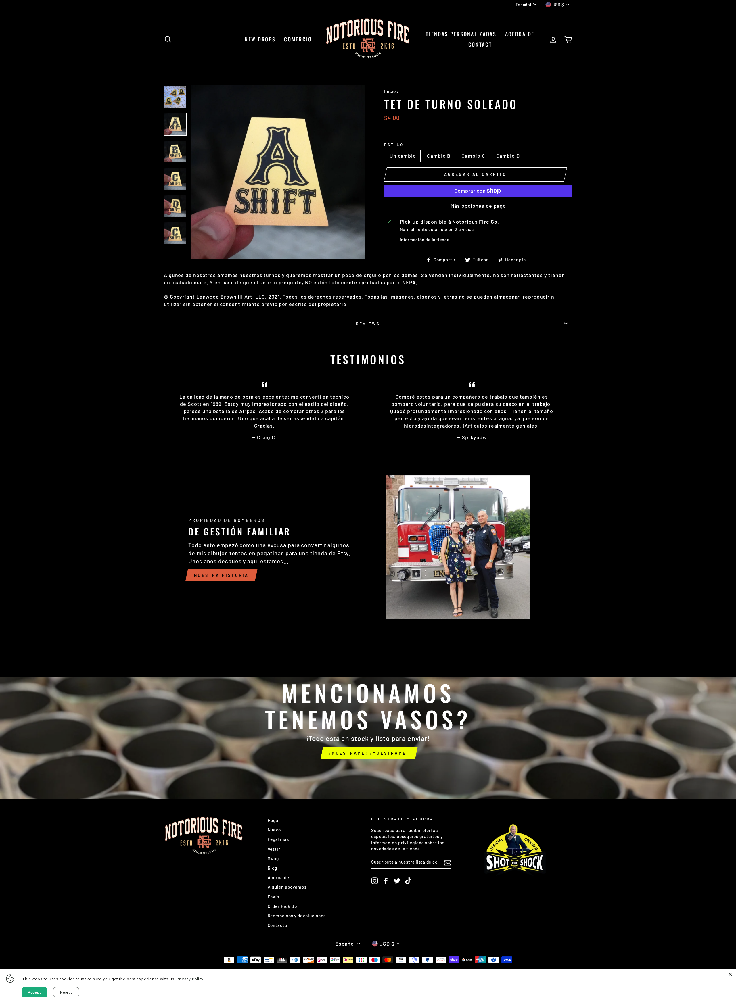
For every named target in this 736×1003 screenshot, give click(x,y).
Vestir (274, 849)
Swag (273, 858)
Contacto (277, 925)
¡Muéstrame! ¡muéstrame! (369, 753)
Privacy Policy (190, 978)
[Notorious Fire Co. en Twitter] (397, 880)
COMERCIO (298, 39)
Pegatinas (278, 839)
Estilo (394, 144)
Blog (272, 868)
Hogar (274, 820)
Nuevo (274, 829)
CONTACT (480, 44)
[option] (278, 172)
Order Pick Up (283, 906)
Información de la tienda (425, 239)
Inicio (390, 91)
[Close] (730, 974)
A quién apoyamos (287, 886)
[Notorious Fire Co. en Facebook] (385, 880)
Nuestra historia (221, 575)
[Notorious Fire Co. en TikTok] (408, 880)
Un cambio (403, 156)
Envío (273, 896)
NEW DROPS (260, 39)
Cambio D (508, 156)
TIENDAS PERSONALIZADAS (461, 34)
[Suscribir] (447, 862)
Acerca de (519, 34)
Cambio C (473, 156)
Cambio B (439, 156)
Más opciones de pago (478, 206)
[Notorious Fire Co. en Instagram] (374, 880)
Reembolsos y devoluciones (297, 915)
